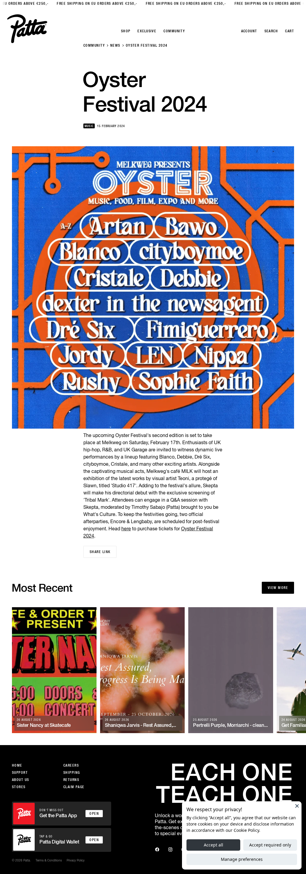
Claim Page (73, 787)
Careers (71, 765)
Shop (126, 31)
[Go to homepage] (27, 28)
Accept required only (270, 845)
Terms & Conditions (49, 860)
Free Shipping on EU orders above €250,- (84, 3)
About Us (20, 780)
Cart (289, 31)
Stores (19, 787)
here (126, 528)
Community (94, 45)
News (115, 45)
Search (271, 31)
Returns (71, 780)
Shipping (71, 773)
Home (17, 765)
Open (94, 813)
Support (20, 773)
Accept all (213, 845)
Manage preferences (242, 859)
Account (249, 31)
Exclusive (146, 31)
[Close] (297, 805)
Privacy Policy (76, 860)
